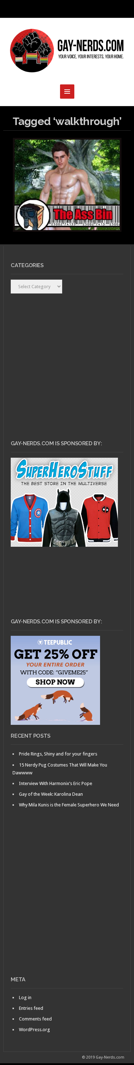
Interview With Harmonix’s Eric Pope (55, 783)
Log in (25, 997)
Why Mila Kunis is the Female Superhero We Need (69, 804)
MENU (67, 9)
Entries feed (31, 1008)
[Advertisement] (67, 904)
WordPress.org (34, 1029)
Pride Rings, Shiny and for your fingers (58, 754)
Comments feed (35, 1019)
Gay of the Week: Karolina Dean (51, 794)
